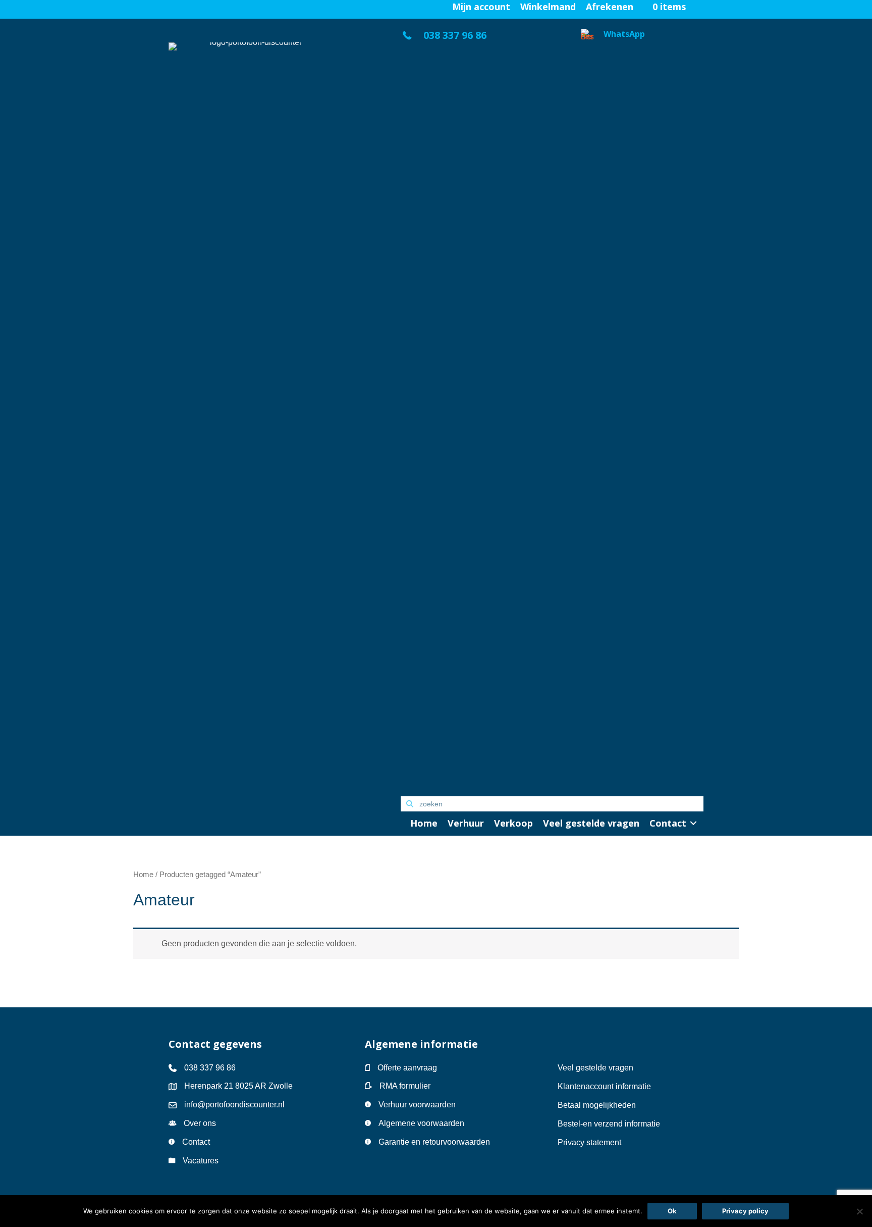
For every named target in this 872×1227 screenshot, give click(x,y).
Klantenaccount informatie (604, 1086)
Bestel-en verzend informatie (610, 1123)
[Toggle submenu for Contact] (693, 823)
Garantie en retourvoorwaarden (434, 1142)
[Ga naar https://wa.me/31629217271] (642, 407)
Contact (196, 1142)
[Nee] (859, 1211)
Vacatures (201, 1160)
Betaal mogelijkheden (597, 1105)
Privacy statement (589, 1142)
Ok (672, 1211)
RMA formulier (404, 1086)
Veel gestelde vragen (595, 1067)
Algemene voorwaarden (421, 1123)
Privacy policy (745, 1211)
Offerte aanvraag (407, 1067)
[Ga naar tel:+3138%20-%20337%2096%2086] (481, 38)
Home (143, 875)
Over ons (200, 1123)
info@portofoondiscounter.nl (234, 1104)
